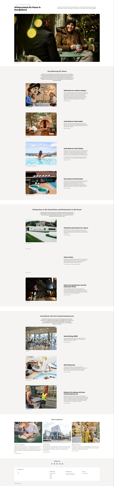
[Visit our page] (54, 464)
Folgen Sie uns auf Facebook (70, 474)
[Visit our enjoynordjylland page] (52, 464)
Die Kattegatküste (52, 473)
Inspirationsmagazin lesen (70, 473)
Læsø (50, 475)
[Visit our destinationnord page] (62, 464)
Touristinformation (85, 473)
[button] (28, 448)
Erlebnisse (17, 4)
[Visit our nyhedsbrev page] (59, 464)
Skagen (51, 474)
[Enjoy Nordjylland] (20, 469)
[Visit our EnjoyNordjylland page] (57, 464)
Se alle (51, 478)
